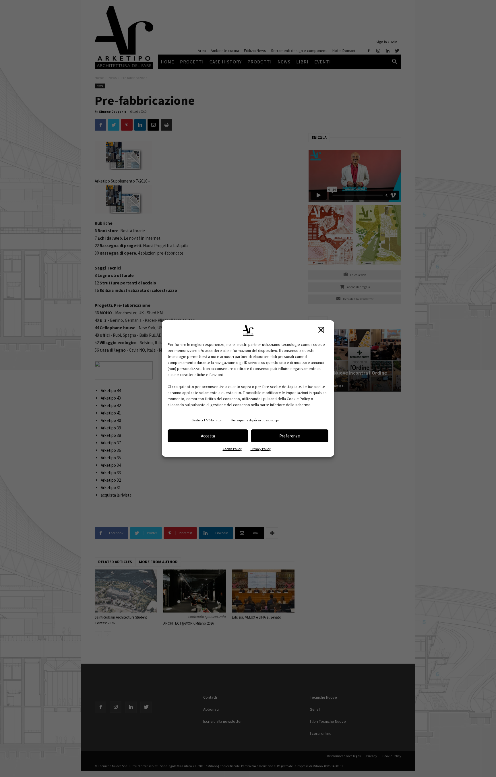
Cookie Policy (232, 449)
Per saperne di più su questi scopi (255, 420)
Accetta (208, 436)
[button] (321, 330)
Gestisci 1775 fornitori (206, 420)
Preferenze (289, 436)
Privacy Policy (261, 449)
